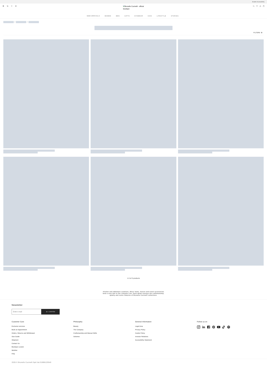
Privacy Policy (140, 329)
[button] (3, 6)
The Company (78, 329)
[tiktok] (223, 327)
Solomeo (76, 336)
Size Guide (16, 336)
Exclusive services (18, 326)
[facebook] (208, 327)
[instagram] (198, 327)
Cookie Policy (140, 333)
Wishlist (14, 350)
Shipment (15, 340)
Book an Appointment (19, 329)
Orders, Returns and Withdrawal (23, 333)
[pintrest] (213, 327)
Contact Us (16, 343)
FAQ (13, 354)
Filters (256, 32)
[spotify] (228, 327)
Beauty (75, 326)
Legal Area (139, 326)
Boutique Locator (18, 347)
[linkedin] (203, 327)
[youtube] (218, 327)
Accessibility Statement (143, 340)
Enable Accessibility (258, 1)
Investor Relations (141, 336)
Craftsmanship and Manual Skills (85, 333)
